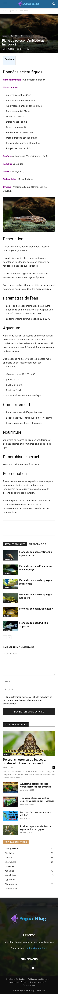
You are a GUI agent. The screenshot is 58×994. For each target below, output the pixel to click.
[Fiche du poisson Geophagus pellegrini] (10, 598)
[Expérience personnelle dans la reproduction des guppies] (10, 830)
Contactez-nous (29, 985)
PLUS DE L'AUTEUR (37, 544)
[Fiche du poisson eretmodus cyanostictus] (10, 555)
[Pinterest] (27, 528)
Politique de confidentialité (39, 979)
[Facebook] (7, 528)
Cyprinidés (7, 630)
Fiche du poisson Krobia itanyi (36, 608)
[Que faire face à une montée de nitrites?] (10, 816)
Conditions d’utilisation (15, 979)
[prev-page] (5, 637)
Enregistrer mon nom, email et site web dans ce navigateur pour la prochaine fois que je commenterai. (27, 700)
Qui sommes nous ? (38, 982)
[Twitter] (17, 528)
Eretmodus (8, 559)
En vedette (24, 720)
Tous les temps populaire (44, 720)
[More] (46, 528)
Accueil (4, 10)
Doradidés (23, 10)
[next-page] (9, 637)
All (14, 720)
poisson (13, 10)
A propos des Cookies (18, 982)
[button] (5, 4)
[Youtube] (33, 968)
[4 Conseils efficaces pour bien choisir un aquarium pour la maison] (10, 802)
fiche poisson (25, 36)
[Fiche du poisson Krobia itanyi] (10, 612)
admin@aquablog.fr (37, 948)
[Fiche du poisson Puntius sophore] (10, 626)
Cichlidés (7, 573)
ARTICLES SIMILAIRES (15, 544)
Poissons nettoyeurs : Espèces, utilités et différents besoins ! (24, 761)
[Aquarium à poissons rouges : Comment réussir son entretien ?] (10, 787)
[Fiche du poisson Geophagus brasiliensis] (10, 584)
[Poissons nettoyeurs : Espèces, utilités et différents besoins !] (29, 743)
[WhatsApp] (36, 528)
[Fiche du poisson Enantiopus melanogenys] (10, 569)
